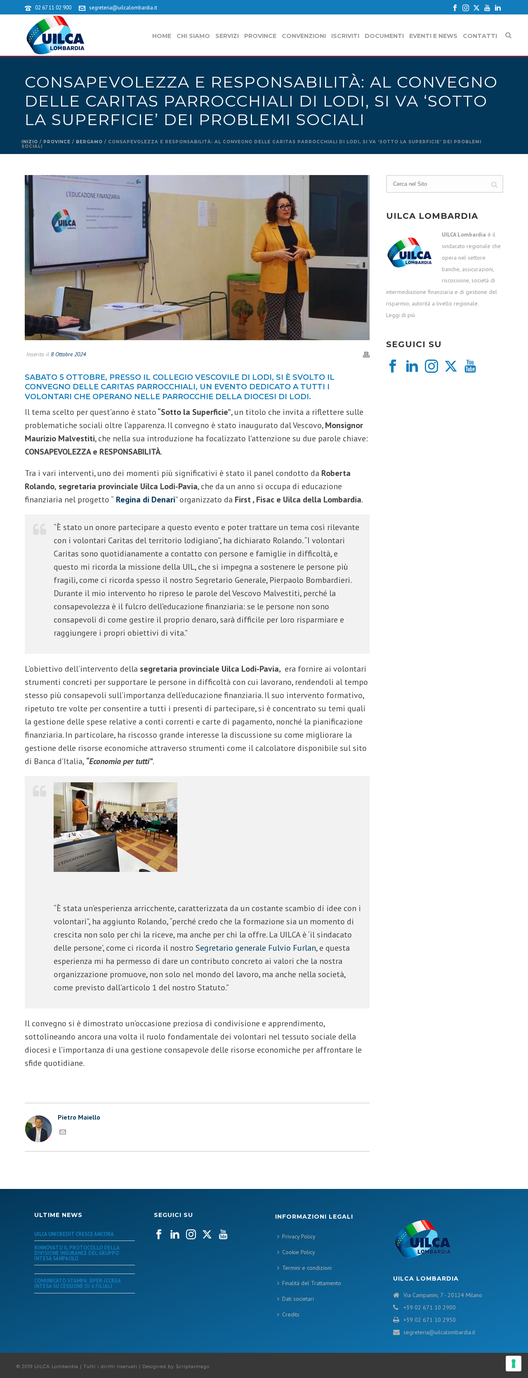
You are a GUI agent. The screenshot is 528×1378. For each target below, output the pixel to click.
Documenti (384, 36)
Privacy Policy (299, 1236)
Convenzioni (304, 36)
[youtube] (470, 367)
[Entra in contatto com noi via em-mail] (62, 1133)
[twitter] (450, 367)
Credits (290, 1314)
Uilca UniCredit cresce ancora (74, 1234)
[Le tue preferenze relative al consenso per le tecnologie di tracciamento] (513, 1363)
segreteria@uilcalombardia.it (123, 7)
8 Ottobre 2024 (68, 354)
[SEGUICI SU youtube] (223, 1234)
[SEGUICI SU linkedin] (175, 1234)
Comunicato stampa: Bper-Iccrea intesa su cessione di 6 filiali (77, 1283)
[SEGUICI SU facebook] (159, 1234)
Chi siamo (193, 36)
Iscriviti (345, 36)
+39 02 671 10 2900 (429, 1307)
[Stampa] (366, 354)
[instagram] (431, 367)
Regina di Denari (145, 499)
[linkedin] (412, 367)
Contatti (480, 36)
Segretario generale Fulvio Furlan (254, 947)
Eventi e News (433, 36)
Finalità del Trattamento (311, 1283)
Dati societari (298, 1298)
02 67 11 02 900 (53, 7)
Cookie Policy (298, 1252)
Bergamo (89, 141)
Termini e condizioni (307, 1267)
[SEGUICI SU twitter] (207, 1234)
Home (161, 36)
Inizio (29, 141)
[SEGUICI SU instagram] (191, 1234)
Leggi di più (400, 315)
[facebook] (392, 367)
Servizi (227, 36)
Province (260, 36)
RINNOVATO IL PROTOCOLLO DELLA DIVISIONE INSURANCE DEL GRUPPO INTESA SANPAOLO (76, 1252)
